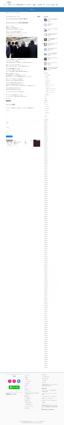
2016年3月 (45, 329)
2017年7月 (45, 313)
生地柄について (47, 82)
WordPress (26, 422)
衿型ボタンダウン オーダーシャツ (51, 88)
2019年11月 (46, 260)
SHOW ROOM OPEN (28, 402)
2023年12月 (46, 178)
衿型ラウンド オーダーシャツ (50, 90)
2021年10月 (46, 226)
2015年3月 (45, 349)
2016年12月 (46, 321)
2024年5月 (45, 172)
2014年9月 (45, 361)
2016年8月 (45, 325)
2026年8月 (45, 121)
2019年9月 (45, 264)
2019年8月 (45, 266)
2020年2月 (45, 254)
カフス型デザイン (48, 80)
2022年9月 (45, 206)
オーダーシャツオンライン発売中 (52, 28)
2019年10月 (46, 262)
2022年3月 (45, 216)
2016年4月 (45, 327)
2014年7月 (45, 365)
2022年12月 (46, 200)
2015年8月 (45, 341)
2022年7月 (45, 210)
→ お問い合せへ (8, 98)
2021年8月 (45, 230)
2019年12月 (46, 258)
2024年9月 (45, 164)
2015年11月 (46, 337)
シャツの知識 (27, 383)
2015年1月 (45, 353)
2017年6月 (45, 315)
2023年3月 (45, 194)
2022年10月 (46, 204)
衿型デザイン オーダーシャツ (49, 84)
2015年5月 (45, 345)
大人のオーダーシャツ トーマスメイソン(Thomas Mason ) (49, 394)
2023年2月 (45, 196)
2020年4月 (45, 250)
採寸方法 (45, 116)
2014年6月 (45, 367)
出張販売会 (45, 100)
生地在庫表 (43, 402)
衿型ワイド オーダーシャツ (50, 92)
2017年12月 (46, 303)
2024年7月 (45, 168)
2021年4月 (45, 238)
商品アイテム (46, 102)
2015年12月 (46, 335)
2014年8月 (45, 363)
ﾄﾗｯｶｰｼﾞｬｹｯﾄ (46, 110)
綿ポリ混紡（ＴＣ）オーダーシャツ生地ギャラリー (49, 400)
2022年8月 (45, 208)
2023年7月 (45, 186)
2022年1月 (45, 220)
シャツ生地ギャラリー (47, 94)
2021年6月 (45, 234)
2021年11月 (46, 224)
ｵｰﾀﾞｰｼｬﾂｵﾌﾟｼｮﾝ (47, 108)
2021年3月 (45, 240)
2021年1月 (45, 244)
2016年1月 (45, 333)
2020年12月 (46, 246)
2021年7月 (45, 232)
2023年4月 (45, 192)
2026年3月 (45, 131)
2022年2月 (45, 218)
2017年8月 (45, 311)
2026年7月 (45, 123)
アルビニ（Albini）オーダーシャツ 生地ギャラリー (49, 396)
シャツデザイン (47, 78)
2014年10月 (46, 359)
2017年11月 (46, 305)
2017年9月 (45, 309)
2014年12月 (46, 355)
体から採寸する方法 (45, 378)
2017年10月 (46, 307)
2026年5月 (45, 127)
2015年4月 (45, 347)
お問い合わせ (27, 389)
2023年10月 (46, 182)
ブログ (39, 16)
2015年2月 (45, 351)
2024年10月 (46, 162)
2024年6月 (45, 170)
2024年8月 (45, 166)
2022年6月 (45, 212)
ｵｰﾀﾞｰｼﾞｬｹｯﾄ (46, 106)
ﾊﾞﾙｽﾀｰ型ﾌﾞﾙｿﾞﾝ (47, 112)
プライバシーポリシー (28, 391)
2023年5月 (45, 190)
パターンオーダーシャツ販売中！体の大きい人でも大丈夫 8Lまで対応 (53, 19)
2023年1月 (45, 198)
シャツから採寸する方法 (45, 376)
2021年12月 (46, 222)
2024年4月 (45, 174)
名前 (7, 122)
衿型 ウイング (48, 86)
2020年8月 (45, 248)
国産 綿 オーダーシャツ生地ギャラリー (47, 398)
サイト (7, 131)
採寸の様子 (26, 385)
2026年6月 (45, 125)
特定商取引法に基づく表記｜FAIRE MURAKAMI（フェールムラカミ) (32, 394)
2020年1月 (45, 256)
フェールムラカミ (26, 375)
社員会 (46, 98)
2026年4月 (45, 129)
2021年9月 (45, 228)
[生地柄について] (36, 143)
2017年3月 (45, 317)
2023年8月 (45, 184)
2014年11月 (46, 357)
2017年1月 (45, 319)
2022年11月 (46, 202)
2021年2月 (45, 242)
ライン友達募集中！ (28, 398)
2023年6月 (45, 188)
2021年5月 (45, 236)
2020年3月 (45, 252)
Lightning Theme (32, 422)
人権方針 (26, 379)
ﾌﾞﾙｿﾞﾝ (46, 114)
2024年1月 (45, 176)
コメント (8, 110)
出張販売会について (28, 400)
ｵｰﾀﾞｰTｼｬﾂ (46, 104)
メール (7, 127)
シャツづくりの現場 (28, 381)
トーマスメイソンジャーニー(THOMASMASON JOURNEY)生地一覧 (49, 391)
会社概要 (26, 377)
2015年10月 (46, 339)
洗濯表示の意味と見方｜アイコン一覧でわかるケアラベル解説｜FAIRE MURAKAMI (50, 385)
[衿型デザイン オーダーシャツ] (9, 143)
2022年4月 (45, 214)
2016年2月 (45, 331)
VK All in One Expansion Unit (38, 422)
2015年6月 (45, 343)
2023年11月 (46, 180)
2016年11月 (46, 323)
